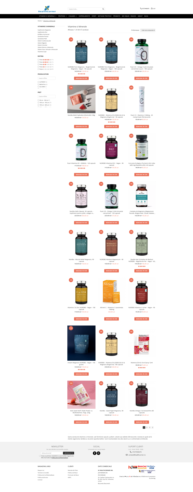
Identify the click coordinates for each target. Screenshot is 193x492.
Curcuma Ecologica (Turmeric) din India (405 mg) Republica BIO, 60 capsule (141, 164)
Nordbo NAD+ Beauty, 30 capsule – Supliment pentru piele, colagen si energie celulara (81, 212)
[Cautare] (103, 9)
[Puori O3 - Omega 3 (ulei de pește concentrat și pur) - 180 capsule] (142, 51)
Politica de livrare (43, 477)
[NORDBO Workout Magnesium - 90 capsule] (112, 243)
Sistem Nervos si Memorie (45, 47)
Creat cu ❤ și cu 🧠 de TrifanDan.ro (129, 476)
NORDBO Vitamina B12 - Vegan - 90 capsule (111, 164)
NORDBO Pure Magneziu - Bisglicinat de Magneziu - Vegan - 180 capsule (111, 68)
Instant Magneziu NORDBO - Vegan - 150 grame (81, 363)
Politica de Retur (73, 473)
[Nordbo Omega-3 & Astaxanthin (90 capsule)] (142, 395)
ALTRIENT (42, 82)
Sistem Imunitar (42, 45)
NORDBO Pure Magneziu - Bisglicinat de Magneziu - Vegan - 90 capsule (81, 68)
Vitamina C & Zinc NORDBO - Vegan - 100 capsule (81, 308)
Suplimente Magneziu (44, 30)
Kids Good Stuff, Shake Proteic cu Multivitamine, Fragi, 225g (81, 412)
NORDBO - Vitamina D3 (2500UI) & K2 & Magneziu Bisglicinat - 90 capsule (111, 116)
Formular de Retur (73, 475)
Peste (41, 60)
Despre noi (41, 470)
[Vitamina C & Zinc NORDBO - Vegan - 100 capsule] (81, 291)
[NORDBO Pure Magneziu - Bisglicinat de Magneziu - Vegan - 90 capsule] (81, 51)
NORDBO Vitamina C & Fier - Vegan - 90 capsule (141, 308)
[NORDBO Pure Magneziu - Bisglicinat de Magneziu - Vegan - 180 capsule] (112, 51)
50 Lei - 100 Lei (44, 100)
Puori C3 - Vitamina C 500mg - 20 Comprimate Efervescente (142, 116)
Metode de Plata (73, 470)
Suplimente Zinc (42, 32)
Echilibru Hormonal (43, 34)
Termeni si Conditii (43, 473)
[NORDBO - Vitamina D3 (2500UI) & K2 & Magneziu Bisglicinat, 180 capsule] (112, 343)
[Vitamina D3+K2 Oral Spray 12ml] (142, 343)
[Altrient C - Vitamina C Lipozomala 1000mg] (112, 291)
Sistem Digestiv (42, 43)
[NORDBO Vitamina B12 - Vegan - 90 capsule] (112, 147)
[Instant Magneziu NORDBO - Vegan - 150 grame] (81, 343)
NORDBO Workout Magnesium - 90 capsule (111, 260)
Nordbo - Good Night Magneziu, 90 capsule (111, 412)
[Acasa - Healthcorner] (48, 9)
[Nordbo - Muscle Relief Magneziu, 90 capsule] (81, 243)
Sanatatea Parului (43, 36)
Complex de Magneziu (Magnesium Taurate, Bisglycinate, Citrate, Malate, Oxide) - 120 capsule (141, 212)
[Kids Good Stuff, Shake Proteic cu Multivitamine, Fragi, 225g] (81, 395)
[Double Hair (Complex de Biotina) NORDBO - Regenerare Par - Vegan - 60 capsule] (142, 243)
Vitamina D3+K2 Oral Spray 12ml (142, 363)
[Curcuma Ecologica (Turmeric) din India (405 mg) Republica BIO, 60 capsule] (142, 147)
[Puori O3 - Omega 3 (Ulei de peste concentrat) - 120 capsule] (112, 195)
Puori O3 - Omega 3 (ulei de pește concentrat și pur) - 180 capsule (141, 68)
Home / (40, 21)
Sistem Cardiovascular (44, 41)
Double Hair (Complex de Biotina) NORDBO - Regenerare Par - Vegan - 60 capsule (142, 260)
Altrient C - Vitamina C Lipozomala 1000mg (111, 308)
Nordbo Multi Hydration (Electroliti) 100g (81, 115)
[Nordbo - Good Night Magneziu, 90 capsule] (112, 395)
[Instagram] (98, 453)
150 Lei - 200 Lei (44, 105)
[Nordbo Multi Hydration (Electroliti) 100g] (81, 99)
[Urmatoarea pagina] (152, 427)
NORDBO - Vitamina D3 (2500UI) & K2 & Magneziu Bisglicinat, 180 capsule (111, 363)
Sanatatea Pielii (42, 39)
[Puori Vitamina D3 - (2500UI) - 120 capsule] (81, 147)
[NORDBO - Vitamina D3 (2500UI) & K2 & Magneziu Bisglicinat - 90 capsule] (112, 99)
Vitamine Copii (42, 52)
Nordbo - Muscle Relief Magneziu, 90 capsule (81, 260)
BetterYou (43, 84)
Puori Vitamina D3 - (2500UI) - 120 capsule (81, 163)
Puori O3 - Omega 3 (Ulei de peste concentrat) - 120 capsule (111, 212)
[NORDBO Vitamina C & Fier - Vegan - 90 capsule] (142, 291)
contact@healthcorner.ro (137, 455)
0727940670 (137, 452)
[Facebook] (94, 453)
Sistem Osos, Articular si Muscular (48, 49)
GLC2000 (42, 87)
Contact (40, 480)
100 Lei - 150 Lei (44, 102)
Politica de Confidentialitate (59, 458)
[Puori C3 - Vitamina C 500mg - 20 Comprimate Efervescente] (142, 99)
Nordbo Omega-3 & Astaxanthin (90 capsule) (142, 412)
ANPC (69, 477)
